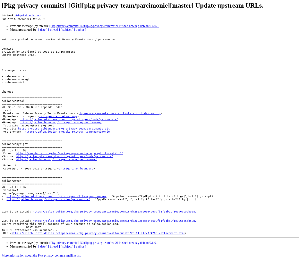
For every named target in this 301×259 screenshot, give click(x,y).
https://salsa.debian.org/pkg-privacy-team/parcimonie (67, 131)
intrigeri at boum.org (76, 168)
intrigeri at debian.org (27, 15)
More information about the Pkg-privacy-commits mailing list (41, 255)
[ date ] (42, 29)
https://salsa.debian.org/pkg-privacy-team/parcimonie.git (64, 128)
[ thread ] (54, 29)
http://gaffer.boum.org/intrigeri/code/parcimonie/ (56, 159)
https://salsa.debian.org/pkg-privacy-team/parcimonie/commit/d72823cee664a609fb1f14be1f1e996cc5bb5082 (115, 211)
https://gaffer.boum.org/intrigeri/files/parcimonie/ (48, 199)
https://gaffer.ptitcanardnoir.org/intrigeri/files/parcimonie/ (56, 196)
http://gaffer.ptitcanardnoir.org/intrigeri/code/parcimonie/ (64, 156)
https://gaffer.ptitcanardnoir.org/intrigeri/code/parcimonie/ (69, 119)
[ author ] (80, 29)
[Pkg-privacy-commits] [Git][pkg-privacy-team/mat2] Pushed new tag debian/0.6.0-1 (104, 26)
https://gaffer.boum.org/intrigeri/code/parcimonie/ (61, 122)
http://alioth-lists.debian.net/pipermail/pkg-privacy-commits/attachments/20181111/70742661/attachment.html (98, 233)
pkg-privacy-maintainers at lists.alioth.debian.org (120, 113)
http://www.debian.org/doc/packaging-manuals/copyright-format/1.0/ (69, 153)
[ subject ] (67, 29)
